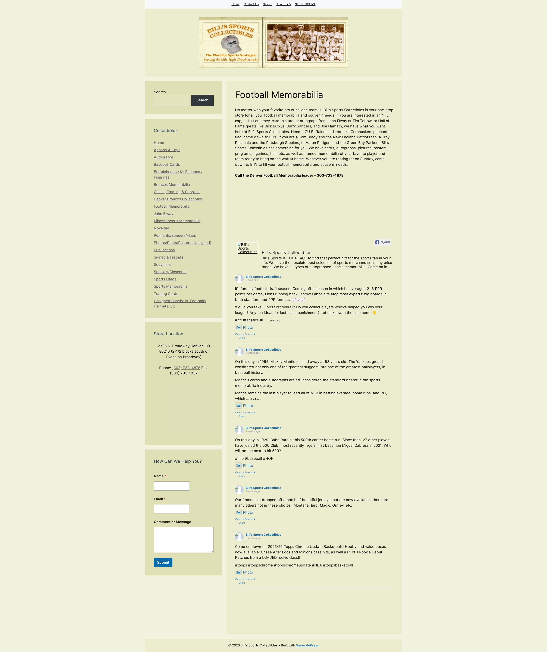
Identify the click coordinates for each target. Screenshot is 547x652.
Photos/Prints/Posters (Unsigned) (182, 243)
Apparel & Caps (167, 150)
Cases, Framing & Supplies (177, 192)
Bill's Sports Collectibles (263, 276)
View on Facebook (245, 334)
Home (236, 4)
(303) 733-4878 (186, 368)
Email (159, 499)
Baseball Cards (167, 164)
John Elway (163, 213)
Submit (163, 562)
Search (267, 4)
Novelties (162, 228)
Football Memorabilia (172, 206)
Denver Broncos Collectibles (178, 199)
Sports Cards (165, 279)
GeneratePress (307, 645)
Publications (164, 250)
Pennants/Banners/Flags (175, 235)
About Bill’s (283, 4)
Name (160, 476)
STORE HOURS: (305, 4)
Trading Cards (166, 293)
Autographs (164, 157)
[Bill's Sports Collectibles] (248, 248)
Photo (248, 327)
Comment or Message (172, 522)
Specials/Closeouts (170, 272)
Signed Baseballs (169, 257)
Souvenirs (162, 264)
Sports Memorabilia (170, 286)
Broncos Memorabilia (172, 184)
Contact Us (251, 4)
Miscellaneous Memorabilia (177, 221)
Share (241, 337)
